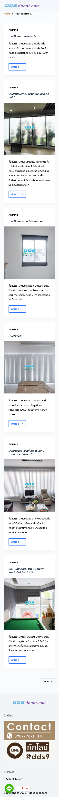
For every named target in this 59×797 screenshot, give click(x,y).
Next (46, 681)
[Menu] (53, 5)
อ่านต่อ (18, 67)
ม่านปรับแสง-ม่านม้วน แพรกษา (26, 221)
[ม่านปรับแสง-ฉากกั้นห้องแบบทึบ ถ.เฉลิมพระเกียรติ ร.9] (30, 485)
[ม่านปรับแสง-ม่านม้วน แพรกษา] (30, 252)
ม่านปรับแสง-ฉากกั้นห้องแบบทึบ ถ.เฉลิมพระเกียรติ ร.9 (26, 452)
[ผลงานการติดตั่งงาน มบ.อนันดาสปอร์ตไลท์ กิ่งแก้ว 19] (30, 604)
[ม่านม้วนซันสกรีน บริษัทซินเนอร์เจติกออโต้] (30, 129)
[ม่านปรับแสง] (30, 367)
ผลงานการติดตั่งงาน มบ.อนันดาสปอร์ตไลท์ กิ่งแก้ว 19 (26, 570)
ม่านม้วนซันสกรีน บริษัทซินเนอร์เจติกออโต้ (29, 95)
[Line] (9, 788)
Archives (9, 772)
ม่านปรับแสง (15, 336)
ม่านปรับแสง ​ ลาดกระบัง (22, 36)
